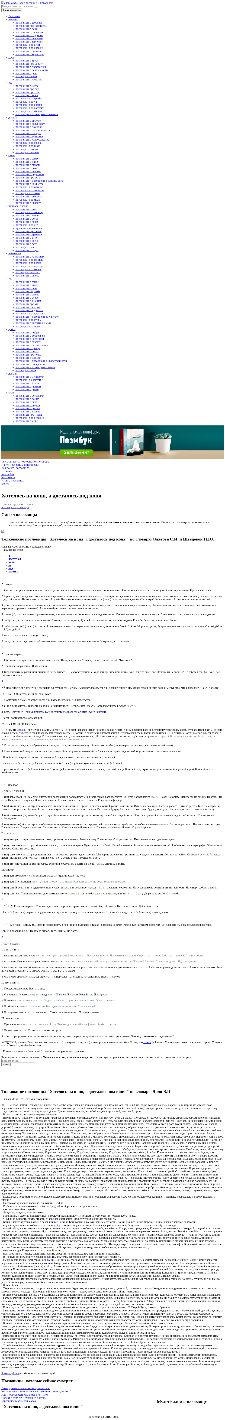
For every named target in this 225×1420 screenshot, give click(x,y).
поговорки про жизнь (28, 142)
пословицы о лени (26, 28)
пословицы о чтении (27, 307)
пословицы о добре (27, 332)
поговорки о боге (25, 370)
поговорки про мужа (27, 199)
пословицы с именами (28, 51)
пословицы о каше (26, 95)
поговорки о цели (26, 76)
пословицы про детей (28, 177)
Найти (6, 1064)
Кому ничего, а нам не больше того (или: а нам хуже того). (36, 1391)
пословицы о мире (26, 420)
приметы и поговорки (28, 228)
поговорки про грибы (28, 98)
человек (13, 19)
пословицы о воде (26, 209)
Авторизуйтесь (10, 1373)
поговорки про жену (27, 193)
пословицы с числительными (33, 322)
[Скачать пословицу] (2, 531)
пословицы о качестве (28, 79)
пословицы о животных (29, 256)
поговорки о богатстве (29, 379)
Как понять (8, 477)
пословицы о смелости (29, 32)
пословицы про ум (26, 303)
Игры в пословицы (12, 480)
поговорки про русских (29, 417)
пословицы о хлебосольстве (32, 139)
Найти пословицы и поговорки (20, 464)
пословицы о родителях (29, 174)
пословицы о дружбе (28, 120)
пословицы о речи (26, 288)
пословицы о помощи (28, 126)
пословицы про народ (28, 414)
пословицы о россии (27, 408)
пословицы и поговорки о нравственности (41, 360)
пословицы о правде (27, 348)
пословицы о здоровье (28, 22)
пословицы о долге (26, 389)
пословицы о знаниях (28, 300)
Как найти (7, 474)
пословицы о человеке (29, 38)
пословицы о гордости (29, 35)
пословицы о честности (29, 338)
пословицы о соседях (28, 133)
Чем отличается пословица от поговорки (25, 461)
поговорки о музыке (27, 149)
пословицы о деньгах (28, 386)
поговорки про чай (26, 101)
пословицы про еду (27, 88)
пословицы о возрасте (28, 196)
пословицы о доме (26, 168)
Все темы (14, 16)
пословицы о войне (27, 398)
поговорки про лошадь (29, 266)
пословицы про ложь (28, 354)
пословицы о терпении (29, 41)
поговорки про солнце (29, 212)
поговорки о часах (26, 247)
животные (14, 253)
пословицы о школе (27, 294)
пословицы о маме (26, 161)
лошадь (21, 729)
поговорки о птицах (27, 272)
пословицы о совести (28, 341)
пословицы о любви (27, 164)
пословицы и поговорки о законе (35, 367)
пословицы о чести (26, 351)
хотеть (147, 1042)
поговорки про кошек (28, 269)
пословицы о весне (26, 240)
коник (50, 1259)
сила (11, 392)
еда (10, 82)
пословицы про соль (27, 92)
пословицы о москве (27, 411)
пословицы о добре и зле (30, 335)
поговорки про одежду (29, 47)
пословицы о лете (26, 243)
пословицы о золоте (27, 383)
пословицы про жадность (30, 25)
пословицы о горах (26, 221)
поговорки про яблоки (29, 111)
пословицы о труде (26, 60)
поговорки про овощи (28, 104)
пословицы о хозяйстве (29, 183)
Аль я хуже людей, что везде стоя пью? (24, 1394)
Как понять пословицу (15, 467)
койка (57, 1225)
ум (10, 278)
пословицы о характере (29, 54)
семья (11, 155)
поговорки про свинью (29, 259)
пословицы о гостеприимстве (33, 130)
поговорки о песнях (27, 152)
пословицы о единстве (29, 136)
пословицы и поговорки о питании (36, 114)
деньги (12, 373)
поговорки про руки (27, 44)
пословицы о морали (28, 357)
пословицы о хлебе (26, 85)
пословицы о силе (26, 401)
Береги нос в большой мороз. (18, 1400)
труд (11, 57)
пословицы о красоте (28, 202)
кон (23, 1310)
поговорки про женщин (29, 186)
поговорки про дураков (29, 313)
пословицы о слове (26, 297)
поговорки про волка (28, 262)
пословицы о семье (26, 158)
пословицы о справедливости (33, 345)
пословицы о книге (27, 285)
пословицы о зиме (26, 237)
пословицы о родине (27, 405)
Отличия (6, 471)
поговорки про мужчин (29, 190)
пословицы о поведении (30, 364)
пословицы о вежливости (30, 123)
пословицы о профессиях (30, 66)
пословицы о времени (28, 234)
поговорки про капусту (29, 107)
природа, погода (18, 205)
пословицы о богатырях (29, 395)
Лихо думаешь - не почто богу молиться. (25, 1388)
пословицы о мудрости (29, 310)
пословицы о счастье (28, 171)
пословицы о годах (26, 250)
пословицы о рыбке (27, 275)
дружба (12, 117)
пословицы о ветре (26, 218)
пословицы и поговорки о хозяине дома (39, 180)
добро (11, 329)
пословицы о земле (26, 215)
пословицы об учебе (27, 291)
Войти (5, 483)
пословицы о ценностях (29, 376)
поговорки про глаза (27, 145)
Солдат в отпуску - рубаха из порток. (23, 1397)
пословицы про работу (29, 63)
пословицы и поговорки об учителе (37, 316)
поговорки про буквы (28, 319)
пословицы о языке (27, 281)
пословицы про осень (28, 231)
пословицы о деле (26, 73)
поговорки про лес (26, 224)
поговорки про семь (27, 326)
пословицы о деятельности (31, 70)
